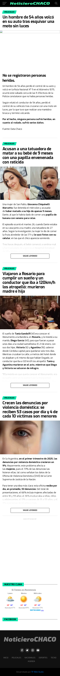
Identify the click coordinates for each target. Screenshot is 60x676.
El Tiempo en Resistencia (24, 590)
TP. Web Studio (37, 672)
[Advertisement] (30, 550)
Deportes (43, 657)
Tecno (53, 657)
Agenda (31, 661)
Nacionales (30, 657)
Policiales (16, 657)
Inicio (5, 657)
